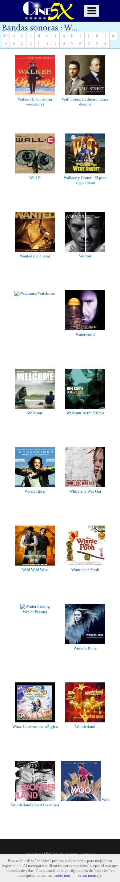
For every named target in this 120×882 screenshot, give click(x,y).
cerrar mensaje (90, 875)
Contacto (88, 854)
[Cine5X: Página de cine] (48, 11)
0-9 (6, 36)
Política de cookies (62, 854)
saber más (62, 875)
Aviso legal (33, 854)
